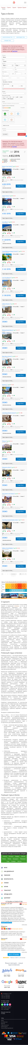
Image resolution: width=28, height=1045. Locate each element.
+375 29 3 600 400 (5, 996)
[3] (6, 957)
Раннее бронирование (7, 1028)
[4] (7, 957)
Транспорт (7, 890)
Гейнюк (23, 856)
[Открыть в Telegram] (7, 1004)
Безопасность (8, 879)
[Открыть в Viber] (5, 1004)
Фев (8, 582)
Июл (19, 582)
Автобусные (4, 1022)
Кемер (9, 859)
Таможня (7, 875)
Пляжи (6, 883)
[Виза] (2, 868)
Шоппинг (7, 898)
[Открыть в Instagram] (10, 1004)
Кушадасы (15, 859)
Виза (5, 867)
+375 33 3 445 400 (5, 998)
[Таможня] (2, 875)
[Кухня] (2, 887)
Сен (22, 582)
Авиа (2, 1020)
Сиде (8, 861)
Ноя (26, 582)
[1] (3, 957)
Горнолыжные (5, 1025)
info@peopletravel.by (6, 1006)
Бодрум (17, 856)
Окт (24, 582)
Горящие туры (7, 40)
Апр (12, 582)
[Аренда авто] (2, 894)
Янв (6, 582)
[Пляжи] (2, 883)
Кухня (6, 886)
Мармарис (23, 859)
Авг (21, 582)
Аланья (5, 856)
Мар (10, 582)
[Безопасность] (2, 879)
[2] (4, 957)
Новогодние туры (20, 37)
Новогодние (4, 1026)
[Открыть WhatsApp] (2, 1004)
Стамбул (13, 861)
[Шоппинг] (2, 898)
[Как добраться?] (2, 871)
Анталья (16, 606)
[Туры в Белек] (5, 595)
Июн (16, 582)
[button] (25, 2)
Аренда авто (8, 894)
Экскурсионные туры (7, 37)
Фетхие (19, 861)
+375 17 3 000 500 (5, 995)
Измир (4, 859)
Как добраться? (9, 871)
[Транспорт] (2, 890)
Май (14, 582)
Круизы (3, 1023)
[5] (8, 957)
